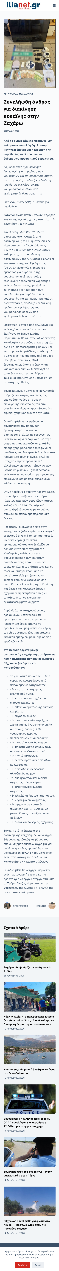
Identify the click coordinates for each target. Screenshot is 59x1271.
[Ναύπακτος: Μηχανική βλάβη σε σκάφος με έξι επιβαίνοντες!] (30, 1050)
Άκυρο (38, 1265)
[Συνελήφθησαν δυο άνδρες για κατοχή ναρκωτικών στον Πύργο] (30, 1152)
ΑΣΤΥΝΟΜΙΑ (9, 94)
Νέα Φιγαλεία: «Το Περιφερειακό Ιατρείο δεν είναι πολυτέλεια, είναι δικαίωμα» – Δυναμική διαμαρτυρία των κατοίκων (29, 1020)
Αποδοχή (22, 1265)
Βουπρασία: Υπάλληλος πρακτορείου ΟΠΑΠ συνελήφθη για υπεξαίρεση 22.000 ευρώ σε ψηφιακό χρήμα (27, 1122)
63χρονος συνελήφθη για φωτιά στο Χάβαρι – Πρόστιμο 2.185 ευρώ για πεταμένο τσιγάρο (27, 1224)
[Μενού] (54, 5)
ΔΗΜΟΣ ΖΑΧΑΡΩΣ (24, 94)
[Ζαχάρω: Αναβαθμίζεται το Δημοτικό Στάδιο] (30, 947)
